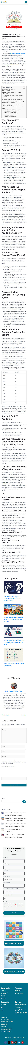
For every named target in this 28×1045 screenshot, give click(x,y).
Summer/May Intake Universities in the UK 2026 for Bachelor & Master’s (13, 619)
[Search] (24, 801)
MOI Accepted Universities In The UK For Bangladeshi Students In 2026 (14, 642)
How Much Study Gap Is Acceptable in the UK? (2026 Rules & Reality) (12, 598)
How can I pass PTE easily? (10, 112)
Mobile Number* (7, 882)
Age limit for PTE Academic (9, 102)
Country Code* (6, 876)
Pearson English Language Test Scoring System (13, 99)
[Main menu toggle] (26, 2)
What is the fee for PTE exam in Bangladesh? (13, 109)
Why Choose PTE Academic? (9, 89)
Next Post (24, 715)
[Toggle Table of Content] (23, 87)
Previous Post (5, 715)
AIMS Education (7, 484)
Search (3, 798)
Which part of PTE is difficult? (10, 116)
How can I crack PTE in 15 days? (11, 111)
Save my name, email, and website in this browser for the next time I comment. (13, 762)
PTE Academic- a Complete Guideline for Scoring (13, 101)
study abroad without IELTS (12, 65)
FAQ (4, 108)
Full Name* (6, 857)
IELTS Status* (6, 870)
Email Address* (7, 864)
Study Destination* (7, 895)
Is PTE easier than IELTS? (10, 115)
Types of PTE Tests (7, 90)
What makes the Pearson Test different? (11, 98)
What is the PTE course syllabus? (11, 113)
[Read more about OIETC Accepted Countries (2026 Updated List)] (13, 654)
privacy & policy (14, 904)
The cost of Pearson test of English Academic (13, 106)
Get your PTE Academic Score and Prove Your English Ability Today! (13, 104)
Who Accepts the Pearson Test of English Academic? (12, 93)
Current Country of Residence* (10, 888)
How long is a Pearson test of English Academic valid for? (13, 96)
